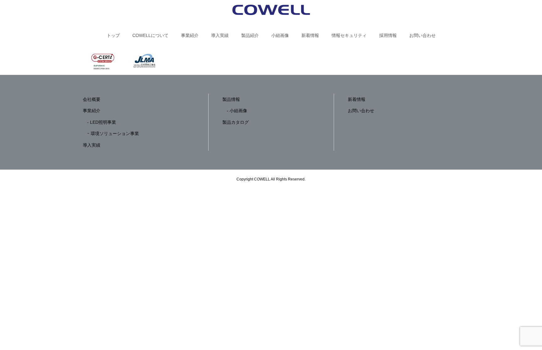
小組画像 (280, 35)
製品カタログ (235, 122)
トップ (113, 35)
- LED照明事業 (99, 122)
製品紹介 (250, 35)
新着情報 (310, 35)
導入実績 (220, 35)
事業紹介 (190, 35)
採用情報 (388, 35)
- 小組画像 (234, 110)
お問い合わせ (422, 35)
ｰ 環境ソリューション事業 (111, 133)
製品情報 (231, 99)
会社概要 (91, 99)
